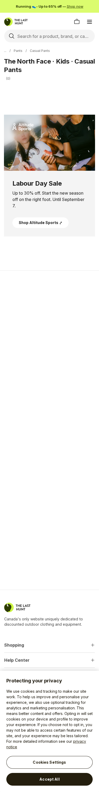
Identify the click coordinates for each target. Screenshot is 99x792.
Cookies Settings (49, 762)
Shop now (75, 6)
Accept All (49, 779)
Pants (18, 51)
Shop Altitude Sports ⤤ (40, 222)
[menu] (89, 21)
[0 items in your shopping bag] (77, 21)
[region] (49, 731)
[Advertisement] (49, 328)
